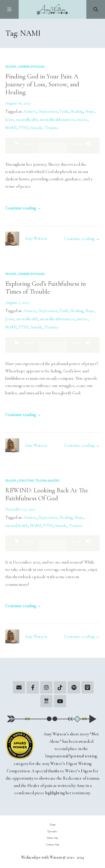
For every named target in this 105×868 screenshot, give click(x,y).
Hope (89, 111)
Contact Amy (52, 844)
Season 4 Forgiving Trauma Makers (32, 480)
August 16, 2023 (18, 103)
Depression (47, 111)
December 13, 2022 (20, 509)
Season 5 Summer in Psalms (25, 67)
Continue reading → (23, 207)
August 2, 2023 (17, 302)
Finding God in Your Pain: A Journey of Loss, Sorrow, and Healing (42, 84)
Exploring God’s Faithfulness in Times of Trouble (45, 287)
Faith (64, 111)
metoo (82, 119)
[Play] (17, 148)
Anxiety (29, 111)
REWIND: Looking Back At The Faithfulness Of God (46, 494)
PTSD (24, 127)
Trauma (51, 127)
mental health (16, 525)
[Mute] (88, 148)
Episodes (52, 831)
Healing (76, 111)
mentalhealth (27, 119)
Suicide (36, 127)
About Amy (52, 837)
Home (53, 824)
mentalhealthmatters (57, 119)
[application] (52, 145)
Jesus (9, 119)
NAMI (11, 127)
